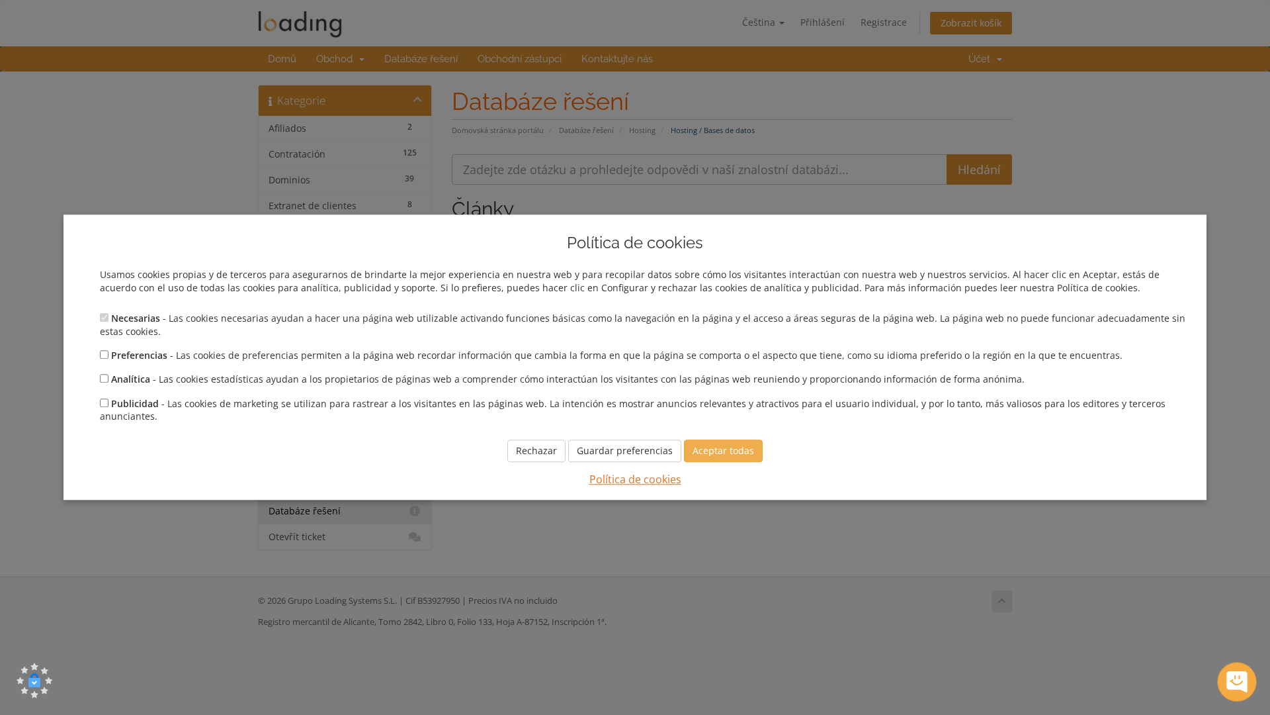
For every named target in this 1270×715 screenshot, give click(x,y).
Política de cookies (635, 479)
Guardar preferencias (625, 450)
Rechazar (536, 450)
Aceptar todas (723, 450)
